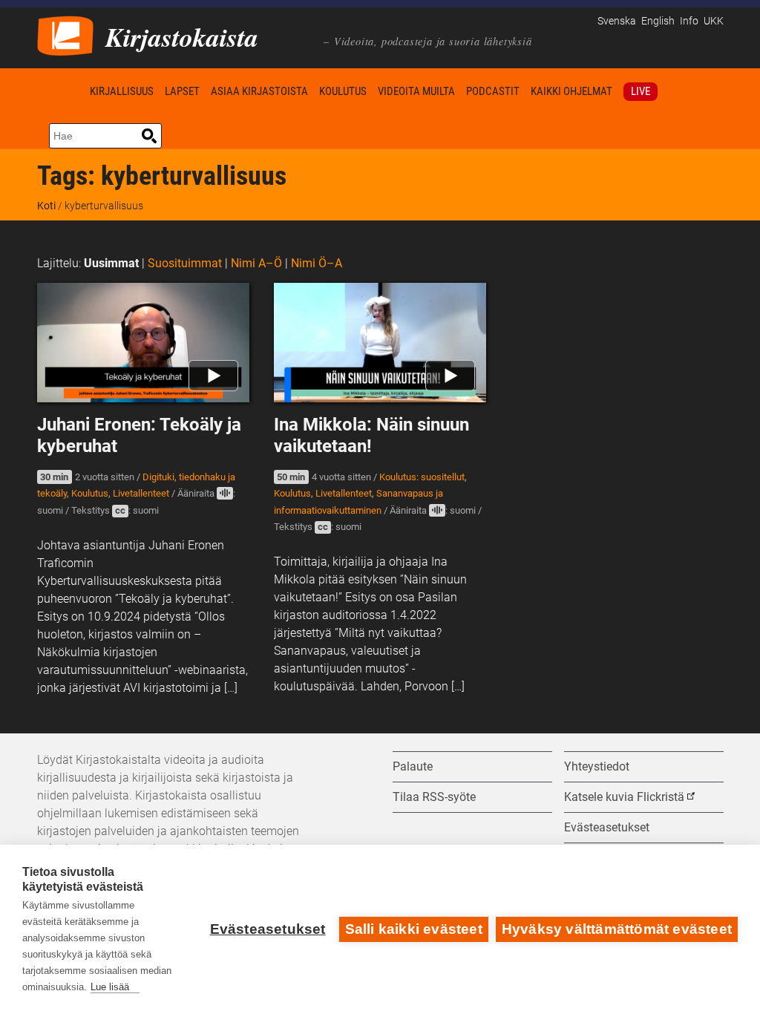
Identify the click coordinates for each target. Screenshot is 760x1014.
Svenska (616, 21)
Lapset (182, 91)
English (658, 21)
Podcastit (493, 91)
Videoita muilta (416, 91)
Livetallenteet (141, 493)
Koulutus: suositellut (422, 477)
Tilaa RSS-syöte (434, 797)
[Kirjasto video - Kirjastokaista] (65, 34)
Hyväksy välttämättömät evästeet (617, 929)
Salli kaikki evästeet (413, 929)
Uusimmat (111, 263)
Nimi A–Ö (256, 263)
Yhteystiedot (596, 766)
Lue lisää (110, 986)
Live (640, 91)
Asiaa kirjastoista (259, 91)
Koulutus (343, 91)
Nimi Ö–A (316, 263)
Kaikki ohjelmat (571, 91)
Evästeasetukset (268, 929)
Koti (61, 91)
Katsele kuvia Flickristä (624, 797)
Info (689, 21)
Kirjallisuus (122, 91)
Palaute (413, 766)
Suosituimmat (185, 263)
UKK (714, 21)
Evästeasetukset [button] (606, 827)
